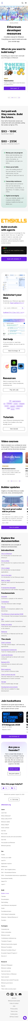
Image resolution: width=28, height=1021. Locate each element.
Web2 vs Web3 (5, 580)
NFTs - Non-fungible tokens (8, 869)
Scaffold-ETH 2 (13, 312)
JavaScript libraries (7, 655)
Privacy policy (14, 1008)
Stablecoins (4, 866)
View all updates (14, 527)
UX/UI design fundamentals (8, 914)
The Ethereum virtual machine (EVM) (12, 614)
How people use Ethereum (8, 842)
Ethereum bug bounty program (9, 944)
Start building (4, 902)
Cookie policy (14, 1014)
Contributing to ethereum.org (8, 938)
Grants (3, 908)
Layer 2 (3, 884)
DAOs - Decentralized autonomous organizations (13, 875)
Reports (3, 986)
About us (14, 998)
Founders (3, 920)
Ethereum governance (7, 983)
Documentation (5, 899)
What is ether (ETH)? (6, 818)
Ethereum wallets (5, 821)
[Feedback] (25, 1018)
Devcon (4, 956)
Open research (5, 977)
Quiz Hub (3, 839)
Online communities (6, 932)
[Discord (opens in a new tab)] (20, 994)
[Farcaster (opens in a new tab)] (12, 994)
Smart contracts (6, 642)
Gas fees (3, 830)
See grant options (14, 773)
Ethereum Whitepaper (6, 965)
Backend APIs (5, 662)
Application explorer (6, 863)
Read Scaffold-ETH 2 (17, 303)
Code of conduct (14, 1003)
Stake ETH (4, 881)
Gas (2, 619)
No (14, 788)
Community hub (5, 929)
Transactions (5, 601)
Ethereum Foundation (6, 947)
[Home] (2, 3)
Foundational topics (6, 911)
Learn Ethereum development (8, 905)
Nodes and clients (6, 624)
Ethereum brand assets (14, 1000)
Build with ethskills (17, 259)
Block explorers (6, 669)
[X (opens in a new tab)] (16, 994)
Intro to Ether (5, 561)
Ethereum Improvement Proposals (10, 980)
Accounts (4, 596)
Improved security (5, 971)
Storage (3, 682)
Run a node (4, 833)
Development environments (9, 687)
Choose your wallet (6, 857)
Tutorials (3, 896)
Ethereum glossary (6, 845)
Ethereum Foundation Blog (8, 950)
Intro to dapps (5, 568)
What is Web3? (5, 824)
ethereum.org (6, 805)
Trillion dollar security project (8, 989)
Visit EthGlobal (18, 737)
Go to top (15, 799)
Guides (3, 854)
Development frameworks (9, 649)
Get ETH (3, 860)
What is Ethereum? (6, 815)
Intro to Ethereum (6, 553)
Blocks (3, 607)
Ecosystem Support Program (9, 953)
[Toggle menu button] (25, 3)
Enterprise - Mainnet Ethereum (9, 917)
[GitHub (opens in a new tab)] (8, 994)
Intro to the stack (6, 575)
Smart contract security (8, 674)
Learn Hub (4, 812)
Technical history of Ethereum (8, 974)
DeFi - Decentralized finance (8, 872)
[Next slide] (19, 97)
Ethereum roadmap (6, 968)
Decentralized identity (7, 878)
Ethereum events (5, 935)
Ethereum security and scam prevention (11, 836)
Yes (6, 788)
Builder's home (5, 893)
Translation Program (6, 941)
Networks (4, 631)
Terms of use (14, 1011)
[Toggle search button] (22, 3)
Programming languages (8, 587)
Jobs (14, 1006)
